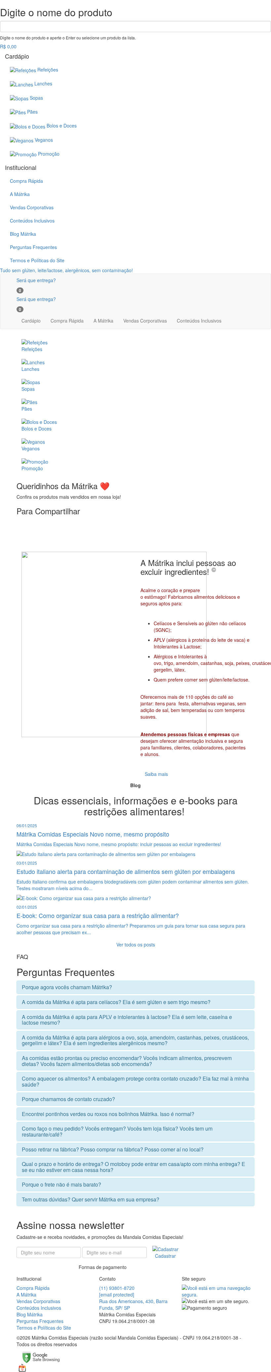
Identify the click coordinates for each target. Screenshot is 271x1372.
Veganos (44, 139)
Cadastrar (165, 1255)
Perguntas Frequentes (33, 247)
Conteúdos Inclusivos (32, 220)
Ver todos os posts (135, 944)
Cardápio (31, 320)
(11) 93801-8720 (117, 1288)
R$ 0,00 (8, 46)
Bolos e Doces (62, 125)
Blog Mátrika (23, 233)
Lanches (43, 83)
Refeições (47, 69)
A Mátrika (20, 194)
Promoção (48, 153)
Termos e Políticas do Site (37, 260)
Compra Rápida (26, 181)
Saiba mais (156, 774)
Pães (32, 111)
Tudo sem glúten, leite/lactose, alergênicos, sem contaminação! (66, 270)
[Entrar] (29, 289)
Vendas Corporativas (32, 207)
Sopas (36, 97)
